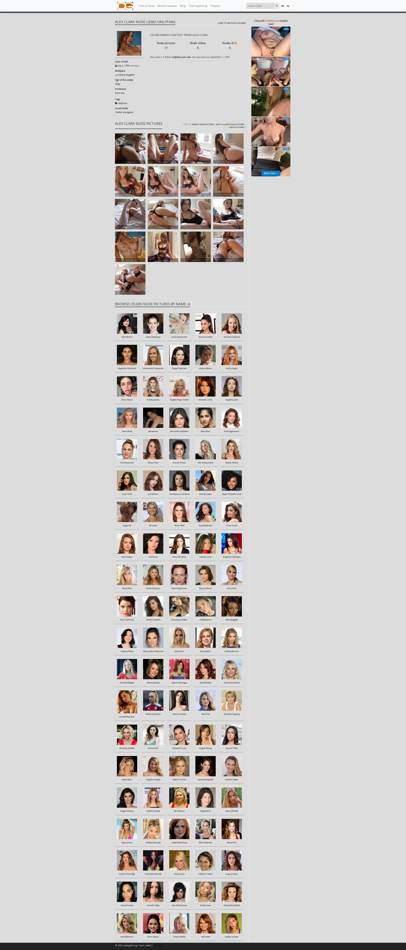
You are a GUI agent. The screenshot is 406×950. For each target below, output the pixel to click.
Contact (157, 945)
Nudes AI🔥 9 (229, 45)
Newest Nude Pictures (203, 124)
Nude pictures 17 (166, 45)
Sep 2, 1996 (124, 65)
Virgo (117, 83)
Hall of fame (146, 6)
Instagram (127, 112)
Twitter (118, 112)
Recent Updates (167, 6)
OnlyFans (122, 103)
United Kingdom (126, 74)
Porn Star (120, 93)
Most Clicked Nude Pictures (230, 124)
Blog (183, 6)
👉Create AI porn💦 (236, 127)
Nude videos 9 (198, 45)
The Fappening (198, 6)
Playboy (215, 6)
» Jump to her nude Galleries (231, 23)
